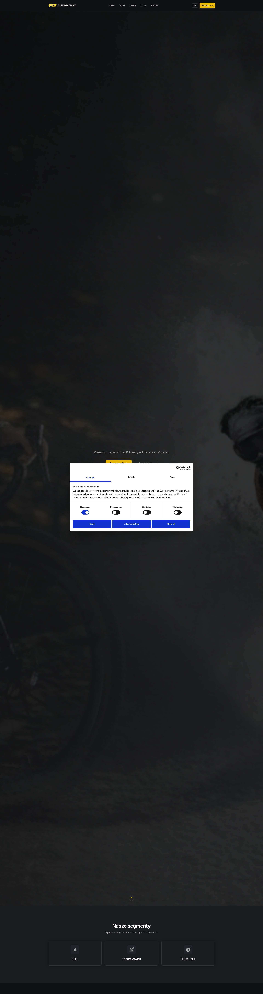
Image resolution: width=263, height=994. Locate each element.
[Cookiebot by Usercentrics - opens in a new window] (178, 468)
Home (112, 5)
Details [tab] (131, 477)
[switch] (116, 512)
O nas (143, 5)
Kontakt (155, 5)
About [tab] (173, 477)
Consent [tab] (90, 477)
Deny (92, 524)
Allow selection (131, 524)
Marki (122, 5)
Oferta (133, 5)
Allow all (171, 524)
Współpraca (207, 5)
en (195, 5)
